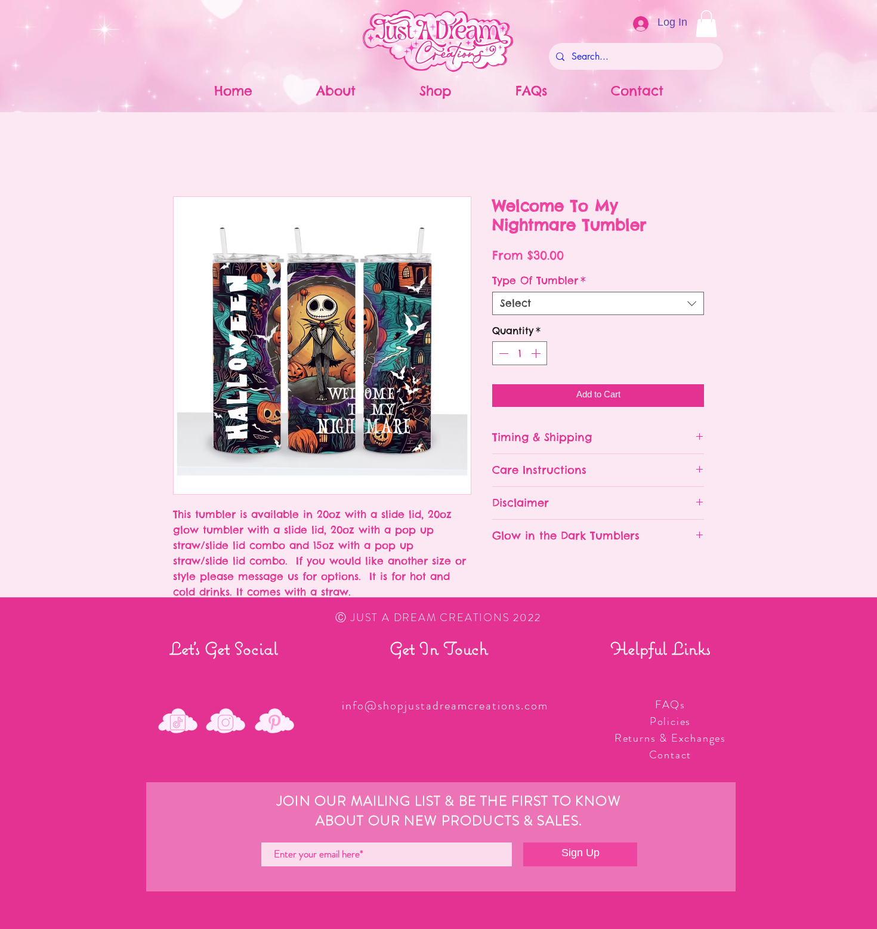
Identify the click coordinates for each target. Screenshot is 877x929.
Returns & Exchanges (670, 738)
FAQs (670, 704)
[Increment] (537, 353)
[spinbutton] (520, 353)
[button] (706, 23)
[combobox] (598, 303)
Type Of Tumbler (539, 280)
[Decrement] (502, 353)
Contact (670, 755)
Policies (670, 721)
